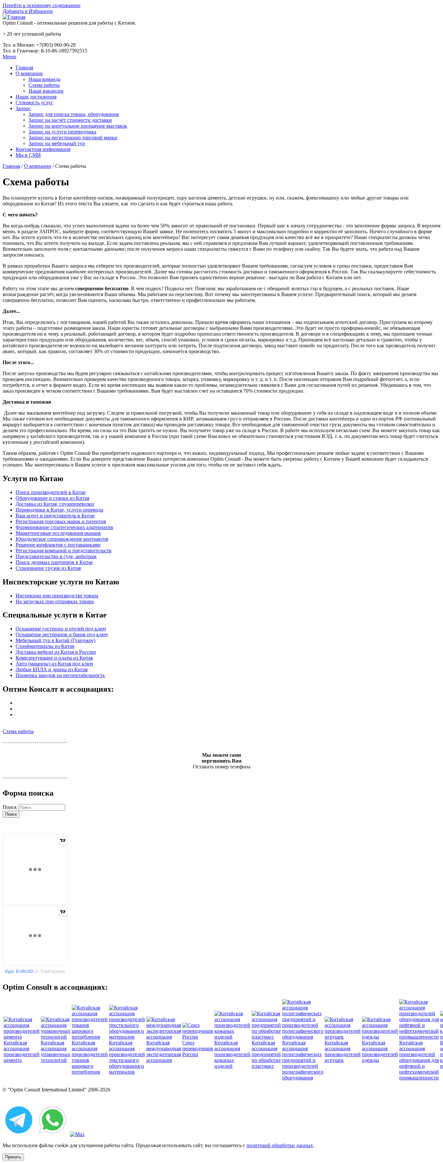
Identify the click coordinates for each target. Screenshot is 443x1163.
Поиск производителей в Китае (51, 492)
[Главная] (14, 17)
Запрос (23, 108)
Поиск (10, 807)
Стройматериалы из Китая (45, 646)
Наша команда (44, 79)
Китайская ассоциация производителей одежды (380, 1051)
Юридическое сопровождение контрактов (62, 539)
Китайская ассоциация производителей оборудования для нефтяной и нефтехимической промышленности (419, 1060)
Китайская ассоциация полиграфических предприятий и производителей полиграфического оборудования (302, 1060)
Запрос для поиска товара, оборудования (74, 114)
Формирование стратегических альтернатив (64, 527)
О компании (29, 73)
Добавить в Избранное (28, 11)
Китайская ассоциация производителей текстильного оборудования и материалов (127, 1057)
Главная (24, 67)
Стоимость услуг (34, 102)
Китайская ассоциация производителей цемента (22, 1051)
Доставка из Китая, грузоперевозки (55, 504)
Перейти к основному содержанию (41, 5)
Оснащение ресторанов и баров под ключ (62, 634)
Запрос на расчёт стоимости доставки (70, 120)
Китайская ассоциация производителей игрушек (343, 1051)
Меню (9, 56)
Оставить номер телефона (221, 766)
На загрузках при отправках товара (55, 601)
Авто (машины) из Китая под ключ (54, 663)
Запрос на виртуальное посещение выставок (78, 126)
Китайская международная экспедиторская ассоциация (163, 1051)
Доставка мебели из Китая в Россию (56, 652)
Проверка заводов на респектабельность (60, 675)
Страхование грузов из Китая (48, 568)
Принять (13, 1157)
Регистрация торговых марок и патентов (61, 521)
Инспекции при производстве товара (57, 595)
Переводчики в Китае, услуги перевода (59, 509)
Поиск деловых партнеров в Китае (54, 562)
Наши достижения (36, 96)
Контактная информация (43, 149)
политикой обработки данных (279, 1145)
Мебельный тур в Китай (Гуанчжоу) (55, 640)
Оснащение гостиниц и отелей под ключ (61, 628)
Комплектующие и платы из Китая (54, 658)
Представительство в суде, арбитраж (56, 556)
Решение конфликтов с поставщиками (58, 544)
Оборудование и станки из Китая (52, 498)
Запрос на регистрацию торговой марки (73, 137)
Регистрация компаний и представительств (64, 550)
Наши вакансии (46, 91)
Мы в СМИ (28, 155)
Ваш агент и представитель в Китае (55, 515)
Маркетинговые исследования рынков (58, 533)
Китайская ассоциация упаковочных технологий (55, 1051)
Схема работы (44, 85)
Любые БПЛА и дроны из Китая (52, 669)
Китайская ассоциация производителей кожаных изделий (232, 1054)
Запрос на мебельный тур (57, 143)
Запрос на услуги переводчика (62, 131)
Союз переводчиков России (197, 1048)
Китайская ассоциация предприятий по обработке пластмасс (266, 1054)
